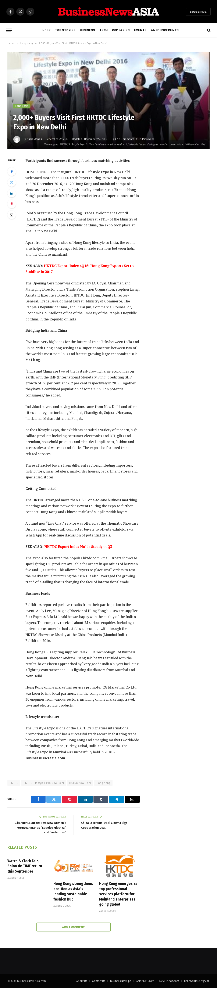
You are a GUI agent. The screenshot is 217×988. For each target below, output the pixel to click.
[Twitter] (11, 182)
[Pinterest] (11, 204)
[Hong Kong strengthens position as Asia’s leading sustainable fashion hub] (73, 866)
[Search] (208, 30)
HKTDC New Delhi (80, 782)
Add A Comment (73, 927)
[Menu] (9, 30)
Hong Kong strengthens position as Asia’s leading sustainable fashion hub (73, 891)
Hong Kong (21, 106)
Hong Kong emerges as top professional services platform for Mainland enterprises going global (118, 894)
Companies (121, 30)
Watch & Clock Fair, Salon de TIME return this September (24, 866)
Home (46, 30)
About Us (81, 981)
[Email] (11, 215)
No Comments (125, 139)
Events (140, 30)
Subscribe (198, 11)
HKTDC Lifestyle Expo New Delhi (44, 782)
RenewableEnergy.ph (197, 981)
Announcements (165, 30)
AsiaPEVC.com (145, 981)
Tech (103, 30)
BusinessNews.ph (120, 981)
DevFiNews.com (169, 981)
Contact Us (98, 981)
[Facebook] (11, 171)
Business (87, 30)
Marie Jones (34, 139)
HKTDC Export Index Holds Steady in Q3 (78, 546)
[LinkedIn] (11, 193)
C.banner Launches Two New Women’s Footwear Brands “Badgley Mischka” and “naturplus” (40, 827)
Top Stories (65, 30)
